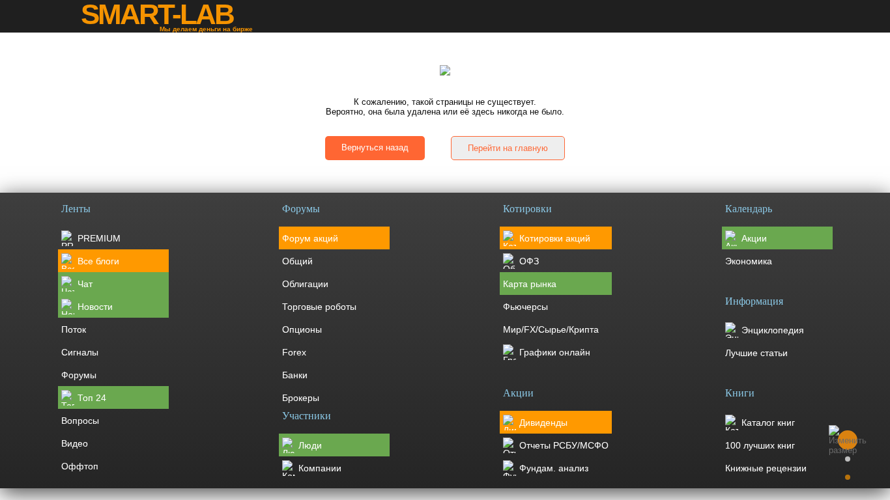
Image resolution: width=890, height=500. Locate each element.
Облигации (305, 284)
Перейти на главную (508, 148)
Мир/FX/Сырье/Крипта (551, 329)
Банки (295, 375)
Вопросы (80, 420)
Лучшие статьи (756, 353)
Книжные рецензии (766, 468)
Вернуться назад (375, 147)
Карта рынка (529, 284)
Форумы (78, 375)
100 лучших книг (760, 445)
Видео (74, 443)
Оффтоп (79, 466)
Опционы (302, 329)
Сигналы (79, 352)
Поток (73, 329)
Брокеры (300, 398)
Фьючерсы (525, 306)
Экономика (748, 261)
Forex (294, 352)
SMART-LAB (157, 14)
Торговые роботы (319, 306)
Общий (297, 261)
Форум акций (310, 238)
